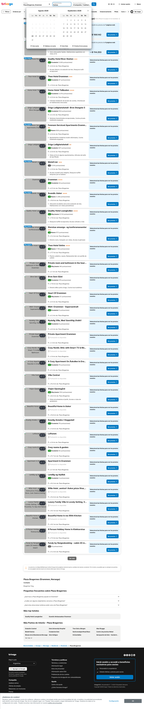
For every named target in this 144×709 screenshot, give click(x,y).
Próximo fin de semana (80, 46)
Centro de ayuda (56, 684)
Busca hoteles (28, 646)
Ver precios (111, 35)
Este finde (65, 46)
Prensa (11, 691)
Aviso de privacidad (57, 668)
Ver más (27, 638)
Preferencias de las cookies (60, 674)
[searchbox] (37, 5)
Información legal (57, 666)
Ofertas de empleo (15, 686)
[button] (37, 4)
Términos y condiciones (59, 663)
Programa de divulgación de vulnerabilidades (66, 677)
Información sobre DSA (58, 671)
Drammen (64, 646)
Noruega (46, 646)
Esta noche (36, 46)
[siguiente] (88, 11)
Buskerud (55, 646)
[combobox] (37, 4)
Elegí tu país (13, 660)
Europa (38, 646)
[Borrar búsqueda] (49, 4)
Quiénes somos (14, 683)
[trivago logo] (7, 4)
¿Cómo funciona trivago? (59, 687)
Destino (25, 3)
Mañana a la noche (50, 46)
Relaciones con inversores (17, 689)
